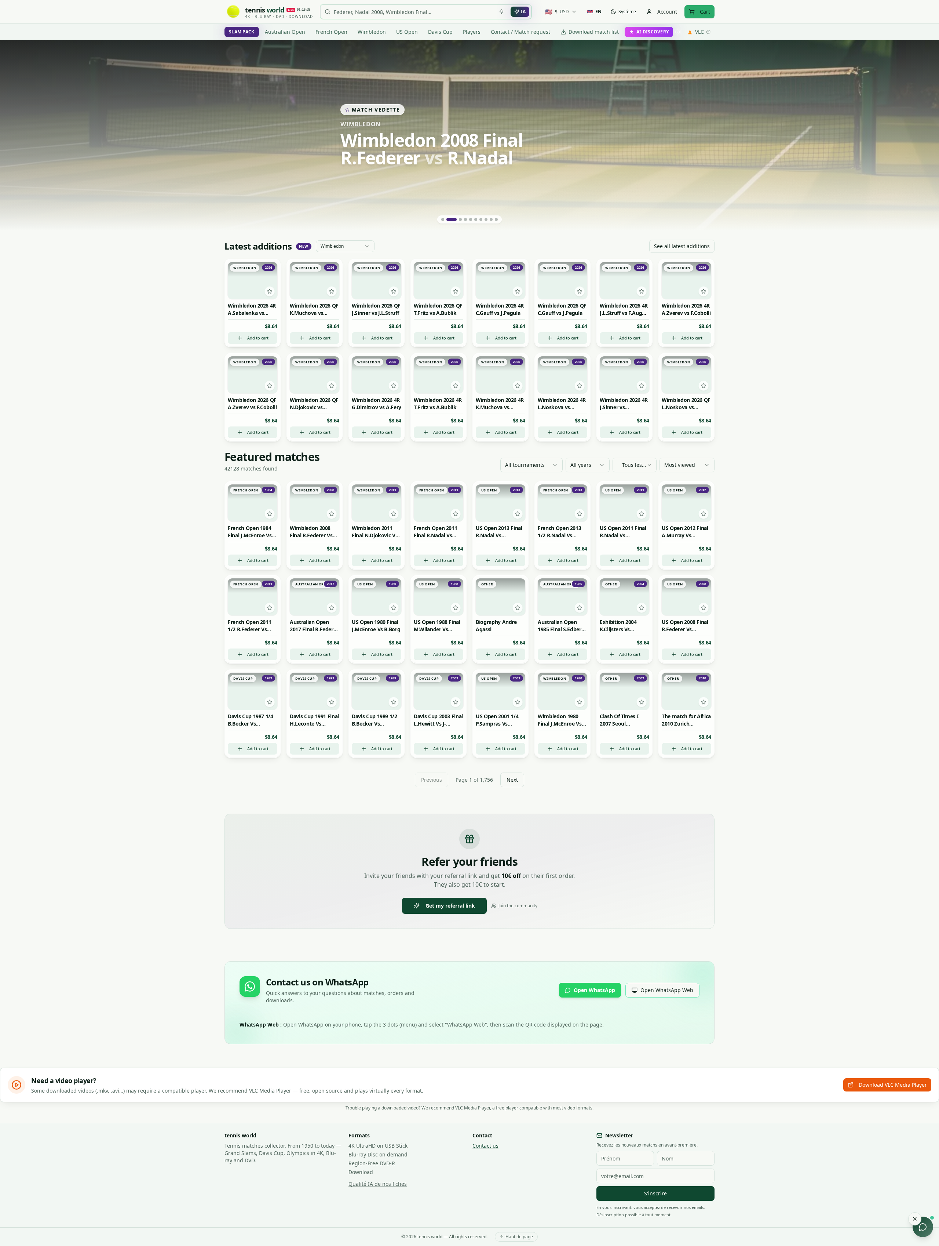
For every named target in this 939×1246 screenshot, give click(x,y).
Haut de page (519, 1237)
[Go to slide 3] (457, 219)
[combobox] (345, 246)
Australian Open (285, 31)
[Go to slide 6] (475, 219)
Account (667, 11)
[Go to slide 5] (470, 219)
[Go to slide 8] (486, 219)
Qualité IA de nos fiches (377, 1183)
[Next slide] (924, 135)
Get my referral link (450, 905)
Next (512, 779)
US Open (407, 31)
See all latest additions (682, 246)
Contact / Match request (520, 31)
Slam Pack (242, 32)
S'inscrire (655, 1193)
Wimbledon (372, 31)
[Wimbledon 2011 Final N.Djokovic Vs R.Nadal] (469, 135)
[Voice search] (501, 12)
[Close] (914, 1218)
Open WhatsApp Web (666, 990)
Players (472, 31)
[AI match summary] (253, 269)
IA (523, 11)
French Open (331, 31)
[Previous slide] (14, 135)
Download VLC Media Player (893, 1084)
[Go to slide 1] (442, 219)
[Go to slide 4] (465, 219)
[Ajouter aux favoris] (269, 291)
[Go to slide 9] (491, 219)
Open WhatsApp (594, 990)
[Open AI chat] (923, 1227)
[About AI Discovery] (677, 32)
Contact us (485, 1145)
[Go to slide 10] (496, 219)
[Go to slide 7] (480, 219)
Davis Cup (440, 31)
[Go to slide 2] (447, 219)
